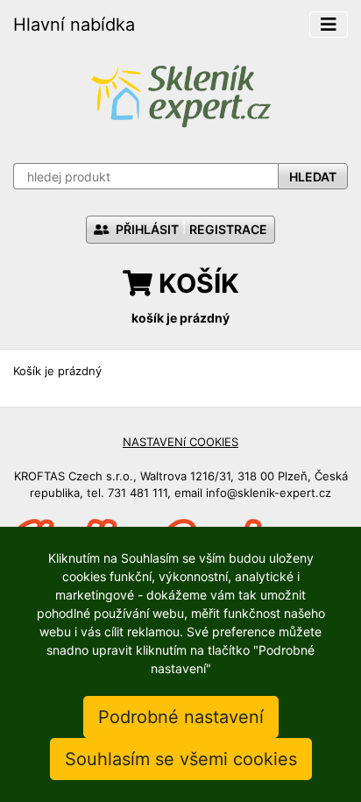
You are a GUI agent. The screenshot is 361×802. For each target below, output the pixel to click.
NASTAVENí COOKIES (180, 442)
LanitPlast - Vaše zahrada (180, 94)
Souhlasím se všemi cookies (181, 759)
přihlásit (146, 229)
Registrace (228, 229)
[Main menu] (328, 24)
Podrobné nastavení (181, 716)
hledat (312, 176)
